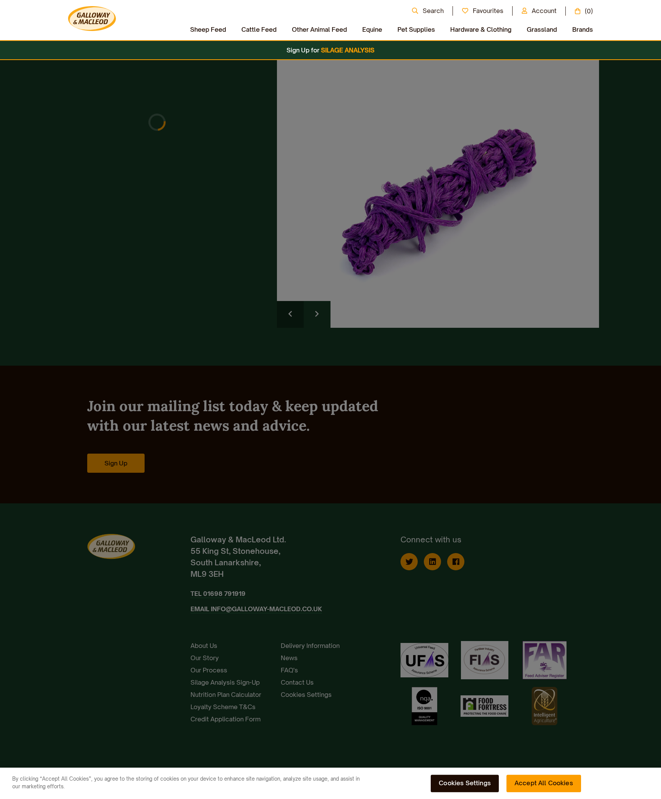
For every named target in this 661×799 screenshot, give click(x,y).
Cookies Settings (465, 783)
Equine (372, 29)
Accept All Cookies (543, 783)
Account (544, 11)
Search (433, 11)
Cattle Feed (259, 29)
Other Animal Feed (319, 29)
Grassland (542, 29)
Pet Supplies (416, 29)
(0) (589, 11)
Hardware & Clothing (480, 29)
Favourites (488, 11)
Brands (582, 29)
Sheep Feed (208, 29)
